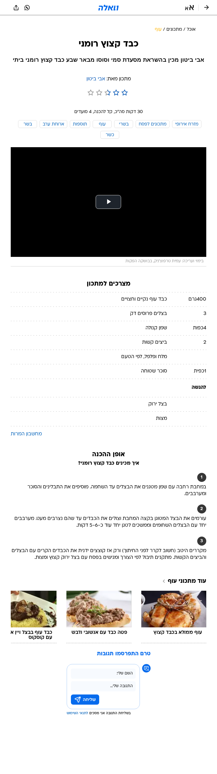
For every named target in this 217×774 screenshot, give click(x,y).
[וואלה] (108, 7)
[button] (189, 7)
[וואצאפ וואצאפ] (27, 7)
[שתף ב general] (16, 8)
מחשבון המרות (26, 434)
